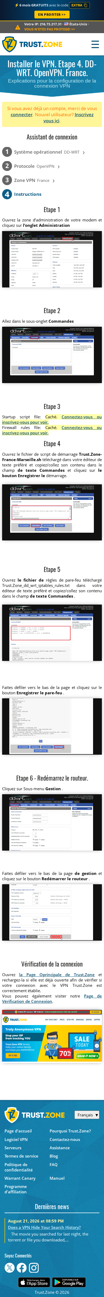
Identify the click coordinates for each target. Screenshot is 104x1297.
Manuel (57, 1178)
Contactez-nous (65, 1139)
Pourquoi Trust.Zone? (70, 1131)
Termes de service (21, 1156)
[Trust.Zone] (32, 44)
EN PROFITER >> (52, 14)
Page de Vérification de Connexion (52, 998)
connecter (22, 114)
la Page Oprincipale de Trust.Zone (57, 974)
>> (49, 29)
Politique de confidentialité (19, 1167)
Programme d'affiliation (16, 1189)
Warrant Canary (20, 1178)
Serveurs (13, 1147)
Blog (54, 1156)
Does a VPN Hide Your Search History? (44, 1227)
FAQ (54, 1164)
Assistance (60, 1147)
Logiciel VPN (16, 1139)
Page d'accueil (18, 1131)
